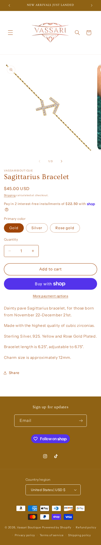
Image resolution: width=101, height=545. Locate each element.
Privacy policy (25, 535)
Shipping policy (79, 535)
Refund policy (86, 527)
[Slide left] (39, 161)
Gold (13, 228)
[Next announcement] (91, 5)
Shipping (10, 195)
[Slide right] (61, 161)
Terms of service (52, 535)
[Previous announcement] (9, 5)
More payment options (50, 296)
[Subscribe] (81, 421)
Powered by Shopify (56, 527)
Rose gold (64, 228)
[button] (10, 32)
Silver (36, 228)
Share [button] (14, 373)
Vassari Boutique (29, 527)
